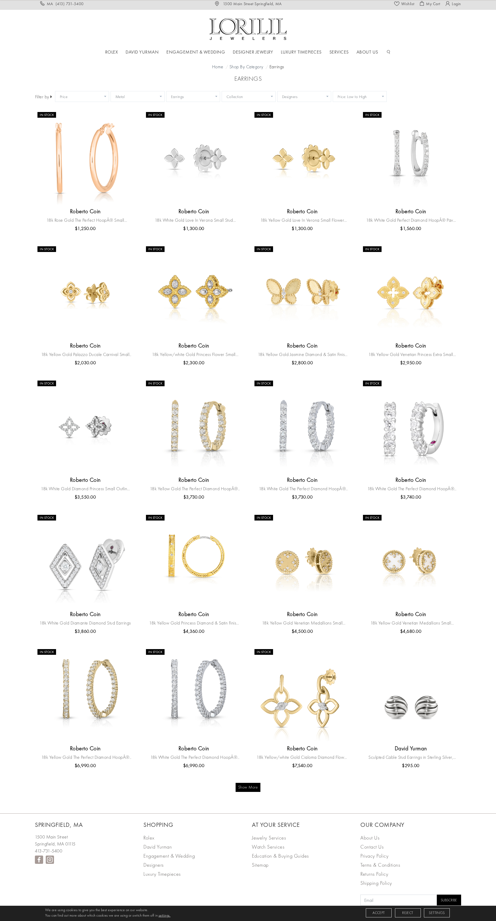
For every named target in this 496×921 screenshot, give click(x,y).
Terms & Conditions (380, 864)
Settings (437, 912)
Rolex (148, 837)
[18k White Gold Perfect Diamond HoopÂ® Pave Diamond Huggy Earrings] (410, 159)
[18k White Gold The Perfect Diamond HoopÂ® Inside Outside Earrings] (302, 427)
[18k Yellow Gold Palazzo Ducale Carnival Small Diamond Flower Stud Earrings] (85, 293)
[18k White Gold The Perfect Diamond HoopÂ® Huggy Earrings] (410, 427)
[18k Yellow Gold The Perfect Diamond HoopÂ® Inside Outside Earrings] (193, 427)
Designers (153, 864)
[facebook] (39, 860)
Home (217, 67)
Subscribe (449, 900)
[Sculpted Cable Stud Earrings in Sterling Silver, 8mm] (410, 696)
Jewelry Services (269, 837)
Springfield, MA (59, 825)
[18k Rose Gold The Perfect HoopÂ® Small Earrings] (85, 159)
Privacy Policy (374, 855)
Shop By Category (246, 67)
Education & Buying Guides (280, 855)
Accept (379, 912)
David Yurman (157, 846)
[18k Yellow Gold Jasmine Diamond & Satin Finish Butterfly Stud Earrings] (302, 293)
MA (65, 3)
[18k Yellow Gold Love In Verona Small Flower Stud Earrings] (302, 159)
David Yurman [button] (142, 52)
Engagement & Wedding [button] (195, 52)
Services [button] (339, 52)
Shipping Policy (376, 883)
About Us (369, 837)
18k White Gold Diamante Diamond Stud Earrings (85, 623)
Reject (407, 912)
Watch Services (268, 846)
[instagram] (50, 860)
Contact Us (372, 846)
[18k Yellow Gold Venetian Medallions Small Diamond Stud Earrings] (302, 561)
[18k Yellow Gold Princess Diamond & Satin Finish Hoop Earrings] (193, 561)
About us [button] (367, 52)
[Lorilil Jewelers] (248, 28)
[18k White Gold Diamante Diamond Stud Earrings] (85, 561)
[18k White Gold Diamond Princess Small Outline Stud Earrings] (85, 427)
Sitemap (260, 864)
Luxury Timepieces (162, 874)
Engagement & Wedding (169, 855)
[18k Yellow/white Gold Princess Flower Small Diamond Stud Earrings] (193, 293)
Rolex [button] (111, 52)
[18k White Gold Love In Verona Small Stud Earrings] (193, 159)
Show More (248, 787)
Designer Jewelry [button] (253, 52)
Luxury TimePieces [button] (301, 52)
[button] (388, 52)
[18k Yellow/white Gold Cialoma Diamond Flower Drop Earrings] (302, 696)
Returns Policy (374, 874)
